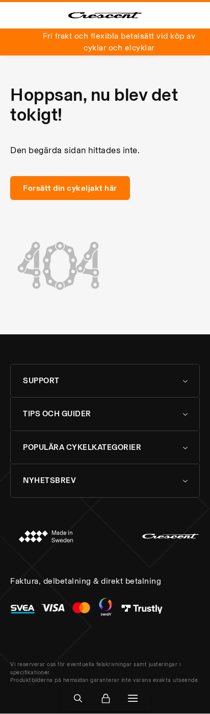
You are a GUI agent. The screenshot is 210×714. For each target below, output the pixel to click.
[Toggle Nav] (133, 698)
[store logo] (105, 15)
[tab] (105, 380)
